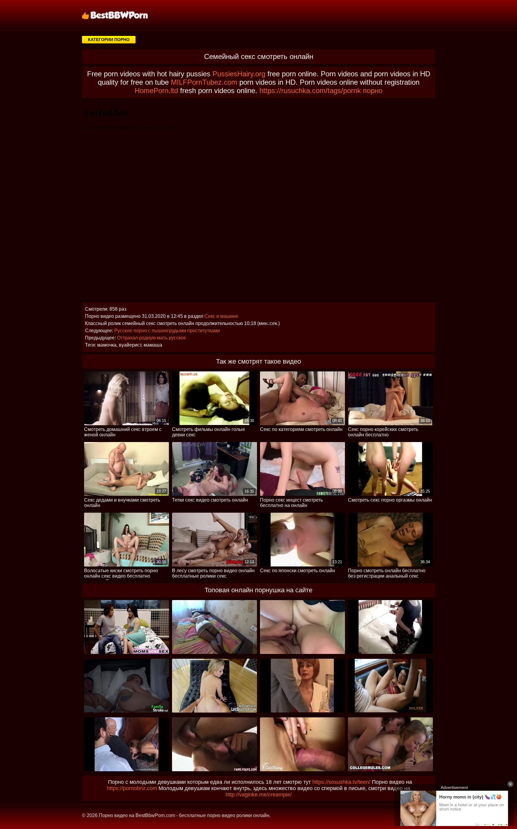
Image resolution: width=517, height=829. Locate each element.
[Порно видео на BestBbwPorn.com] (122, 15)
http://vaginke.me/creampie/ (259, 795)
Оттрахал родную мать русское (151, 337)
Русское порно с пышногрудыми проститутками (167, 330)
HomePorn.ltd (156, 90)
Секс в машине (221, 316)
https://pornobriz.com (132, 788)
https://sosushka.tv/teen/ (341, 782)
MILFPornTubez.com (204, 82)
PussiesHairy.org (238, 74)
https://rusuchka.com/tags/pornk (310, 90)
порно (372, 90)
